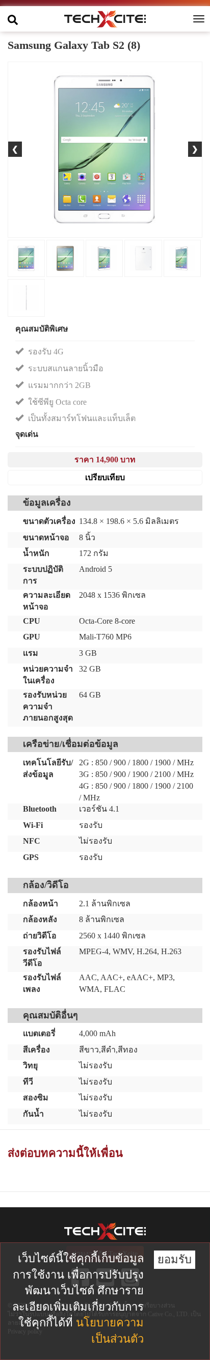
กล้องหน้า (40, 903)
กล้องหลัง (40, 919)
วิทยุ (30, 1065)
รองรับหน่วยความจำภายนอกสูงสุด (48, 706)
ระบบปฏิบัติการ (43, 575)
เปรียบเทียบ (105, 477)
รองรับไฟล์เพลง (42, 983)
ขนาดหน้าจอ (46, 537)
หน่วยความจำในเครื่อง (48, 674)
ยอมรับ (175, 1259)
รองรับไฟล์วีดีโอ (42, 957)
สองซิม (35, 1097)
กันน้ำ (33, 1113)
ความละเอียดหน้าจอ (46, 601)
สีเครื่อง (36, 1049)
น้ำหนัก (36, 553)
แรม (30, 653)
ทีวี (28, 1081)
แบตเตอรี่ (39, 1033)
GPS (31, 857)
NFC (31, 841)
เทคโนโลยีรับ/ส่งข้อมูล (48, 768)
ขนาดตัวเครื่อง (49, 521)
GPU (31, 636)
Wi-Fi (33, 825)
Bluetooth (40, 808)
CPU (31, 621)
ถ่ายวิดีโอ (40, 935)
